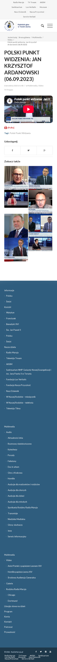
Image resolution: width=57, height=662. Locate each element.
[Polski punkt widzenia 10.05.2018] (40, 178)
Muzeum (43, 7)
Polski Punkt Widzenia (20, 133)
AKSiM (42, 2)
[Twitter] (40, 651)
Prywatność (9, 632)
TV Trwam (32, 2)
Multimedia (37, 37)
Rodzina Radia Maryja (16, 589)
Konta (7, 616)
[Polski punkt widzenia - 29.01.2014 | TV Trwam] (40, 244)
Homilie (11, 478)
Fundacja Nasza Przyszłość (18, 385)
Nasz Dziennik (20, 12)
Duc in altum (13, 467)
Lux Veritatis (31, 7)
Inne (10, 530)
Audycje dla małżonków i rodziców (24, 484)
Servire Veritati (29, 17)
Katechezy (12, 449)
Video (10, 40)
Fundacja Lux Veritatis (16, 379)
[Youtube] (50, 651)
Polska (9, 296)
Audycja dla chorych (17, 490)
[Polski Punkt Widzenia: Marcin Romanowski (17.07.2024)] (16, 250)
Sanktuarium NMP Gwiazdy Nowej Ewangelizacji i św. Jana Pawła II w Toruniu (28, 372)
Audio (9, 432)
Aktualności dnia (15, 438)
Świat (8, 301)
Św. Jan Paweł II (13, 330)
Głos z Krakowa (15, 472)
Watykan (10, 312)
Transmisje (13, 513)
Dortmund (12, 601)
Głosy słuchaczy (15, 525)
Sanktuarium (17, 7)
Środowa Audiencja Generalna (22, 577)
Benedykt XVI (12, 324)
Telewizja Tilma (13, 408)
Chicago (11, 595)
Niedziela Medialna (16, 519)
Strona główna (24, 37)
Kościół (7, 307)
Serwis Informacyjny (17, 536)
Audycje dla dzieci (16, 496)
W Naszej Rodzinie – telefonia (19, 402)
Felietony (12, 461)
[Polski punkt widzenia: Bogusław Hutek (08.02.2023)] (16, 178)
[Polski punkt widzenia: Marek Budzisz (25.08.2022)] (40, 202)
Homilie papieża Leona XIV (20, 572)
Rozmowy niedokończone (20, 444)
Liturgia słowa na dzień (14, 606)
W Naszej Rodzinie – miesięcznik (21, 397)
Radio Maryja (18, 2)
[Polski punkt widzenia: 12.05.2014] (16, 199)
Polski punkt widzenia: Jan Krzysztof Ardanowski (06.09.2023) (22, 65)
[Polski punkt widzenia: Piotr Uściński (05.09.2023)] (40, 226)
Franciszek (11, 318)
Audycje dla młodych (17, 501)
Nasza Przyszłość (37, 12)
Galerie (9, 583)
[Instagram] (45, 651)
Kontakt (8, 621)
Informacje (9, 290)
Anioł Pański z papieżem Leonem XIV (25, 566)
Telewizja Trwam (14, 358)
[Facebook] (36, 651)
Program (8, 611)
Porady (11, 455)
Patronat (8, 627)
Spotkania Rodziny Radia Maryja (23, 507)
